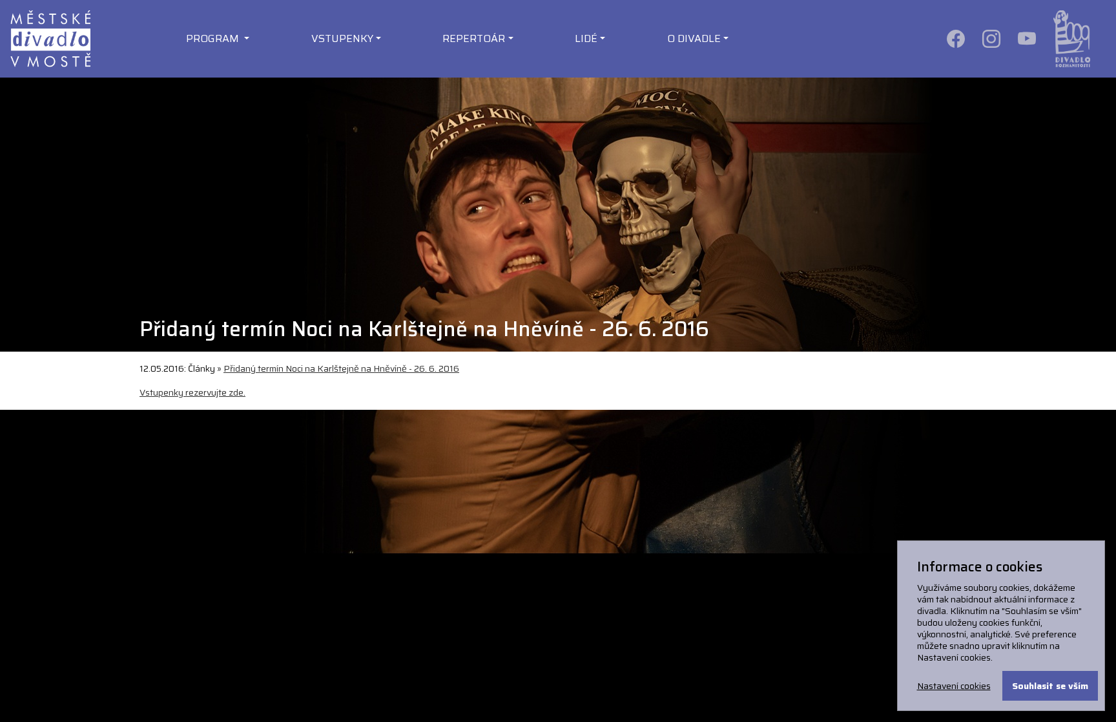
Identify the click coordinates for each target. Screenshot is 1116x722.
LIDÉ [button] (586, 38)
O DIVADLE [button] (694, 38)
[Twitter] (1028, 38)
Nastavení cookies (954, 686)
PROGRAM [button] (214, 38)
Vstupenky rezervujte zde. (192, 392)
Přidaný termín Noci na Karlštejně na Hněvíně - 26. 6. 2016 (341, 368)
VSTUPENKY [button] (342, 38)
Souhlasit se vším (1050, 686)
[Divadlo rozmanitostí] (1071, 38)
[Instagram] (992, 38)
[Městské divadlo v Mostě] (50, 38)
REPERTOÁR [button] (473, 38)
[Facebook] (957, 38)
